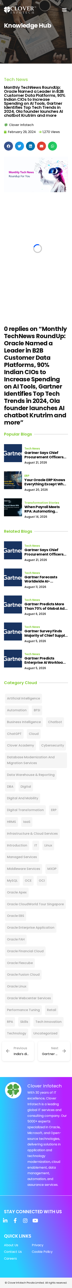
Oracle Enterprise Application (30, 927)
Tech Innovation (48, 1021)
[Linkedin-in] (5, 1220)
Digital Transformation (25, 810)
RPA (10, 1021)
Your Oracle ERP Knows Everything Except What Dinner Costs (45, 482)
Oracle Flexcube (20, 963)
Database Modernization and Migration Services (31, 760)
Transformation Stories (41, 503)
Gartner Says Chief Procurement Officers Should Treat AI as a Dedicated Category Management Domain (44, 455)
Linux (48, 845)
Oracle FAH (16, 939)
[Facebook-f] (15, 1220)
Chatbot (55, 722)
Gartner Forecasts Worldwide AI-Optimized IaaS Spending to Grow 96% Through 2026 (44, 579)
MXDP (51, 868)
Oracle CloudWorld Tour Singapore (35, 904)
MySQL (12, 880)
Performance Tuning (23, 1010)
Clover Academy (20, 745)
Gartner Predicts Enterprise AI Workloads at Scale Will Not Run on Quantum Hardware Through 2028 (45, 660)
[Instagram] (25, 1220)
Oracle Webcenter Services (29, 998)
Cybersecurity (52, 745)
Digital (26, 786)
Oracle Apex (17, 892)
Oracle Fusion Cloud (23, 974)
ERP (26, 476)
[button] (64, 10)
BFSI (37, 710)
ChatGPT (14, 733)
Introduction (17, 845)
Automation (17, 710)
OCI (42, 880)
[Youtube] (35, 1220)
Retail (51, 1010)
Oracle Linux (16, 986)
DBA (10, 786)
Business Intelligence (24, 722)
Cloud (34, 733)
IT (35, 845)
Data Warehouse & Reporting (31, 774)
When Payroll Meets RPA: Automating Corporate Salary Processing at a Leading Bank (45, 509)
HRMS (11, 821)
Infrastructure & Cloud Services (32, 833)
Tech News (16, 79)
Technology (16, 1033)
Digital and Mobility (22, 798)
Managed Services (22, 857)
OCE (28, 880)
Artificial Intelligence (23, 698)
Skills (24, 1021)
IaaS (26, 821)
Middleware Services (23, 868)
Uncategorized (45, 1033)
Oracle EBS (15, 915)
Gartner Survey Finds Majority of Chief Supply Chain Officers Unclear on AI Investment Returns (45, 633)
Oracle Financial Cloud (25, 951)
